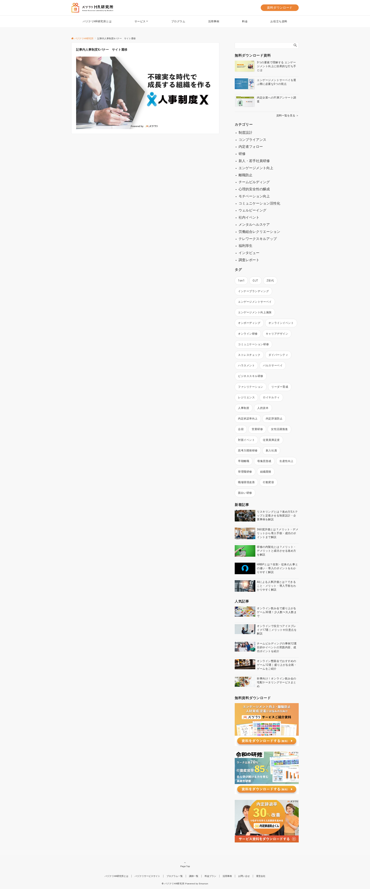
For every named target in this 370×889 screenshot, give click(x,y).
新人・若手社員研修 (254, 161)
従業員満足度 (271, 439)
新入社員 (271, 450)
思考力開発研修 (248, 450)
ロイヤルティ (271, 397)
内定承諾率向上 (248, 418)
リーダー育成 (279, 386)
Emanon (203, 883)
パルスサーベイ (273, 365)
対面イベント (246, 439)
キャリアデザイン (277, 333)
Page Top (185, 866)
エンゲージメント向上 (256, 168)
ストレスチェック (249, 354)
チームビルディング (254, 182)
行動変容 (268, 482)
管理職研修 (245, 471)
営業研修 (257, 429)
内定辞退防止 (274, 418)
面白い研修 (245, 492)
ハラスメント (246, 365)
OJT (255, 280)
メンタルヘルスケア (254, 224)
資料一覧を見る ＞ (287, 115)
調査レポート (249, 260)
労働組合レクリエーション (259, 232)
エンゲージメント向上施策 (255, 312)
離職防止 (245, 175)
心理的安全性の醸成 (254, 189)
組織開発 (265, 471)
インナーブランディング (253, 291)
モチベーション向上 (254, 196)
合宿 (241, 429)
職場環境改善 (246, 482)
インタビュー (249, 253)
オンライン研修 (248, 333)
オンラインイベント (281, 322)
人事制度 (243, 407)
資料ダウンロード (280, 7)
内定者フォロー (251, 147)
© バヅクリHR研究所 (173, 883)
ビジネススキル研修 (250, 376)
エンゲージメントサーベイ (255, 301)
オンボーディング (249, 322)
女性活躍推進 (279, 429)
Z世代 (270, 280)
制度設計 (245, 132)
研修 (242, 154)
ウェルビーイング (252, 210)
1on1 (241, 280)
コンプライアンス (252, 140)
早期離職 (243, 461)
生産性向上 (286, 461)
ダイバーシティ (278, 354)
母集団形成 (264, 461)
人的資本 (262, 407)
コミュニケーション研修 (253, 344)
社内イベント (249, 217)
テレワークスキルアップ (258, 239)
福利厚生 (245, 246)
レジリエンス (246, 397)
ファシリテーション (250, 386)
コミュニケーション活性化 (259, 203)
